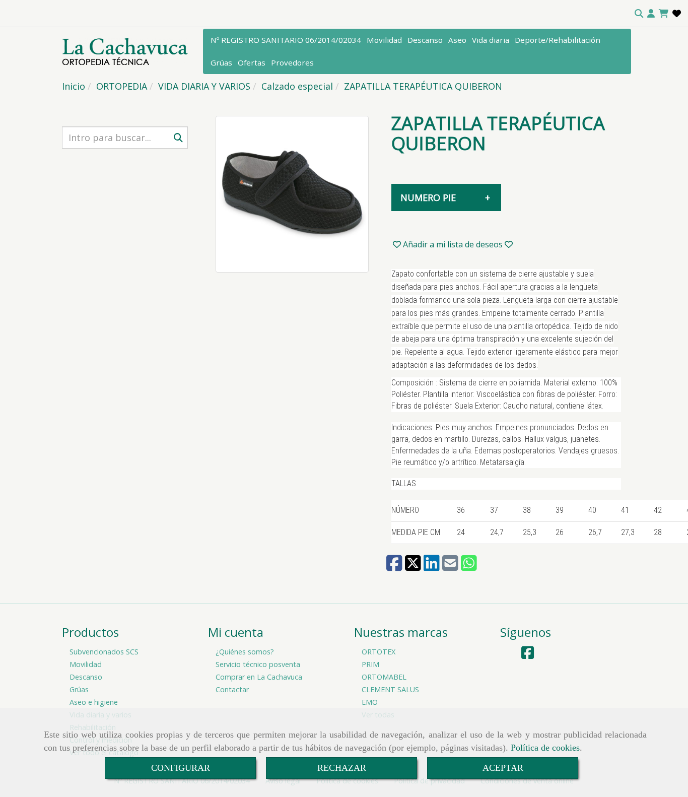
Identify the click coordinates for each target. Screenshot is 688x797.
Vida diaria (490, 40)
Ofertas (251, 62)
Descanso (425, 40)
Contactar (232, 689)
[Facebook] (527, 655)
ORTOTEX (378, 651)
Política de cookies (545, 748)
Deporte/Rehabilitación (557, 40)
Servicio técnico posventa (258, 664)
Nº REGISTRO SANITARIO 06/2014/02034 (286, 40)
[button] (651, 14)
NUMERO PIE (428, 197)
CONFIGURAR (180, 768)
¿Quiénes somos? (245, 651)
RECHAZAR (341, 768)
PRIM (370, 664)
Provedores (292, 62)
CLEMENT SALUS (390, 689)
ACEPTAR (503, 768)
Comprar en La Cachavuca (259, 677)
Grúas (221, 62)
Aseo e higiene (94, 702)
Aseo (457, 40)
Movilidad (384, 40)
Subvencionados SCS (104, 651)
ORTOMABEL (384, 677)
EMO (370, 702)
